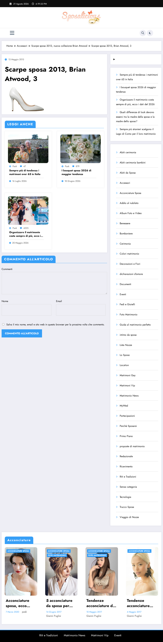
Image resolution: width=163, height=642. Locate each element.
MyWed (124, 405)
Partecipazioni (127, 416)
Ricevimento (126, 466)
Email (59, 301)
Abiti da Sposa (128, 173)
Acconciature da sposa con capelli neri (142, 603)
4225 (25, 228)
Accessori (125, 183)
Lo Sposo (125, 355)
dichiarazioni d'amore (131, 274)
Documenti (125, 284)
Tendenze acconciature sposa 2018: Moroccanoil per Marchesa (101, 603)
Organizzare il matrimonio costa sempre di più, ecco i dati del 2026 (25, 234)
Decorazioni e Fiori (130, 264)
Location (124, 365)
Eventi (123, 294)
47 (24, 166)
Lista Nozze (126, 345)
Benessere (125, 223)
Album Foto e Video (131, 213)
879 (77, 166)
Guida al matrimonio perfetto (135, 324)
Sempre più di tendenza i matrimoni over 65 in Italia (24, 172)
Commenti (7, 269)
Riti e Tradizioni (128, 476)
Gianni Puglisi (13, 616)
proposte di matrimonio (132, 446)
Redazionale (126, 456)
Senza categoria (128, 487)
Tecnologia (125, 497)
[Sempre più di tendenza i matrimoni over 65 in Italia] (28, 148)
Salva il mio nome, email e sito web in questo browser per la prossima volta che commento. (55, 324)
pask (15, 166)
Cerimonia (125, 243)
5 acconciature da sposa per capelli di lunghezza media (19, 603)
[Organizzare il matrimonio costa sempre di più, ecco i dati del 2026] (28, 210)
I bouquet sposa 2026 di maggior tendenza (76, 172)
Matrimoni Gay (127, 375)
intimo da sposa (128, 335)
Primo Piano (126, 436)
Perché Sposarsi (128, 426)
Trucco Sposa (127, 507)
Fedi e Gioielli (127, 304)
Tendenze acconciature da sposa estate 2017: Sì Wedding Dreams (60, 603)
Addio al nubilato (129, 203)
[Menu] (12, 33)
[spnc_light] (150, 33)
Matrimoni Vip (127, 385)
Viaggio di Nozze (129, 517)
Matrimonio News (129, 395)
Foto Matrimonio (128, 314)
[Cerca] (143, 33)
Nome (5, 301)
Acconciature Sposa (130, 193)
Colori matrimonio (129, 253)
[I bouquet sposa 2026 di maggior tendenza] (80, 148)
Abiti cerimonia (128, 152)
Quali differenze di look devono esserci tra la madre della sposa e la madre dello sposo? (135, 116)
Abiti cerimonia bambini (132, 162)
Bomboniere (126, 233)
